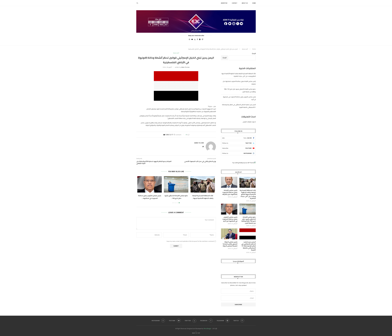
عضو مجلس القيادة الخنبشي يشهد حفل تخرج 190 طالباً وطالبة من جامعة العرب (248, 220)
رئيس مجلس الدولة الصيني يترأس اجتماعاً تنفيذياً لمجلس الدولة (230, 244)
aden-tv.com (185, 67)
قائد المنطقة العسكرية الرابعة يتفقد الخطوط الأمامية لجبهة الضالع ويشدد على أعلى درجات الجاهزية (239, 75)
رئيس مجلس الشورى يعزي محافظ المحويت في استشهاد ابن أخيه (229, 219)
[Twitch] (202, 40)
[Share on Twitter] (170, 134)
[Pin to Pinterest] (168, 134)
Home (254, 3)
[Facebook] (197, 40)
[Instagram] (189, 40)
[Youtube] (192, 40)
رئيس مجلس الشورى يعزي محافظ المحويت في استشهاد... (149, 197)
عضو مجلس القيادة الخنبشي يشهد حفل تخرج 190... (176, 197)
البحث (254, 53)
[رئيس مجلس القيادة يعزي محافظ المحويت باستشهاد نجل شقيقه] (229, 182)
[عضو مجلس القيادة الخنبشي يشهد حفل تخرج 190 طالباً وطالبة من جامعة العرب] (176, 184)
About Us (245, 3)
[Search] (137, 3)
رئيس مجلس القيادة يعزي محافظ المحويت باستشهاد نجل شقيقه (229, 192)
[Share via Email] (164, 134)
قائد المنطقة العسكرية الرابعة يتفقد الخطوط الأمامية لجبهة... (202, 197)
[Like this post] (174, 134)
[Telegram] (199, 40)
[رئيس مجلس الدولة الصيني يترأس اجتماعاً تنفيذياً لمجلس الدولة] (229, 233)
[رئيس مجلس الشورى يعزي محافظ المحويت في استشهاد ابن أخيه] (149, 184)
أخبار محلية (245, 49)
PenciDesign (207, 328)
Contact (234, 3)
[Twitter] (195, 40)
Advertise (224, 3)
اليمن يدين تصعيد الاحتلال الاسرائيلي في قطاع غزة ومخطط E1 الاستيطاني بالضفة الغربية (248, 246)
